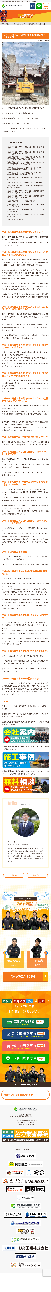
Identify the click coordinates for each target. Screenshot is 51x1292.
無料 (40, 1022)
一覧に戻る (14, 875)
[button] (5, 952)
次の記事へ (37, 875)
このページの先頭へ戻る (26, 1084)
